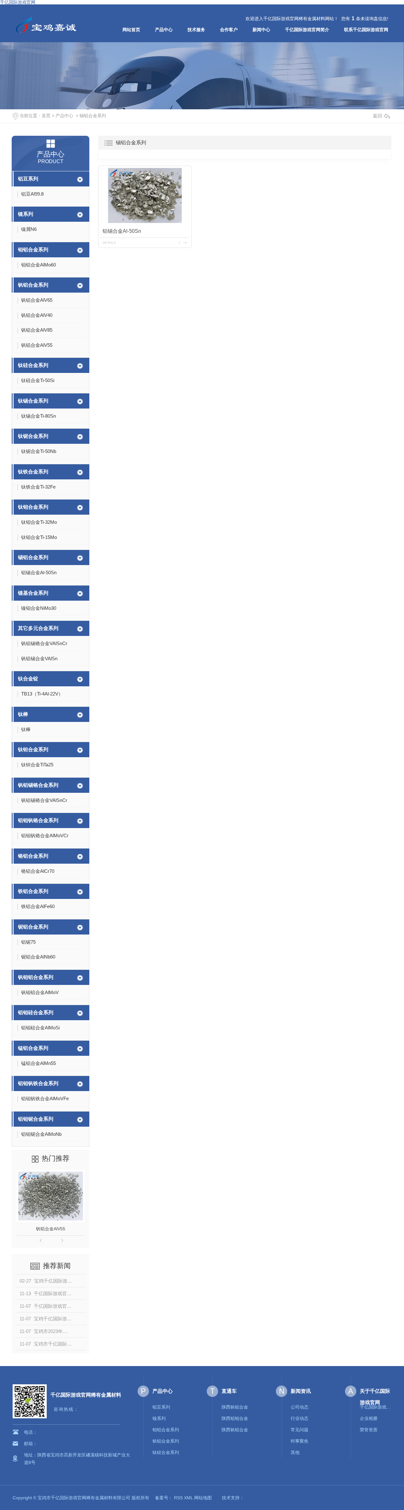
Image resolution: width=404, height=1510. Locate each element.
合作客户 (229, 29)
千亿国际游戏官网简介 (307, 29)
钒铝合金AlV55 (50, 1228)
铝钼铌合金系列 (35, 1119)
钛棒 (23, 714)
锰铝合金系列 (33, 1048)
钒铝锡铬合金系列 (38, 785)
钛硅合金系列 (33, 365)
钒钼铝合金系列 (35, 977)
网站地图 (203, 1497)
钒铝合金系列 (33, 285)
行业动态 (299, 1418)
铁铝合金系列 (33, 891)
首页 (46, 115)
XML (188, 1497)
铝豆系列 (28, 178)
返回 (377, 115)
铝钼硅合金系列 (35, 1012)
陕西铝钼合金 (235, 1418)
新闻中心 (261, 29)
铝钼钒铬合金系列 (38, 820)
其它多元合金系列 (38, 628)
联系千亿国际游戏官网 (366, 29)
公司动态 (299, 1407)
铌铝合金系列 (33, 926)
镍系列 (25, 214)
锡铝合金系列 (93, 115)
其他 (295, 1452)
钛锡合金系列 (33, 400)
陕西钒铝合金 (235, 1407)
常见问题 (299, 1429)
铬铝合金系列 (33, 856)
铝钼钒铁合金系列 (38, 1083)
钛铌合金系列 (33, 436)
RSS (178, 1497)
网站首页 (131, 29)
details (109, 242)
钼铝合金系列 (33, 249)
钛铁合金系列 (33, 471)
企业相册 (368, 1418)
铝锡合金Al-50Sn (122, 231)
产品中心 (164, 29)
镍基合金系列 (33, 593)
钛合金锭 (28, 678)
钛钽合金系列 (33, 749)
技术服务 (196, 29)
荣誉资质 (368, 1429)
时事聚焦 (299, 1441)
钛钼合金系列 (33, 507)
